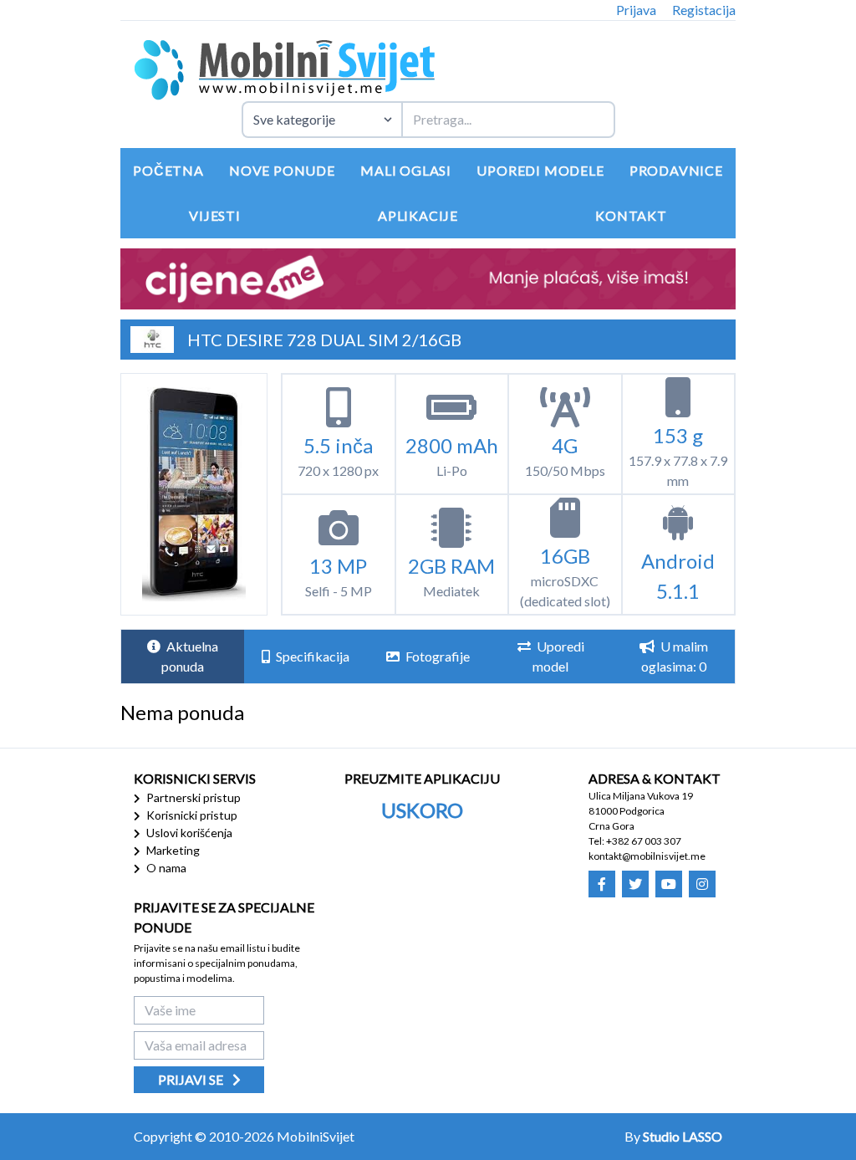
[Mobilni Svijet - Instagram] (702, 884)
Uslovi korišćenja (188, 832)
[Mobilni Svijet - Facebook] (601, 884)
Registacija (704, 10)
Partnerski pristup (192, 797)
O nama (165, 868)
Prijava (636, 10)
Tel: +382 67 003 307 (634, 841)
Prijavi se (192, 1079)
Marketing (172, 850)
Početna (168, 170)
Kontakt (631, 215)
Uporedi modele (540, 170)
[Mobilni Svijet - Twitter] (635, 884)
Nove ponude (282, 170)
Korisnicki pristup (190, 815)
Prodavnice (676, 170)
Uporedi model (558, 656)
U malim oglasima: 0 (674, 656)
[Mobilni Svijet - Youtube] (668, 884)
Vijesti (215, 215)
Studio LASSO (682, 1136)
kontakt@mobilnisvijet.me (647, 856)
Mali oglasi (405, 170)
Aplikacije (418, 215)
